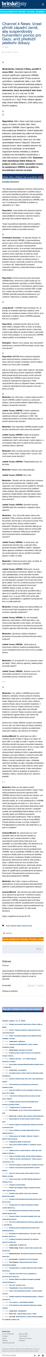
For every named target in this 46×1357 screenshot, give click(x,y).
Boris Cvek (12, 1116)
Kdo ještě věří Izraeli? (25, 1050)
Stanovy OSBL (23, 1334)
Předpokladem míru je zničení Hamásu (21, 1288)
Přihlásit (5, 965)
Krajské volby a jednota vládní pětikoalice (30, 1116)
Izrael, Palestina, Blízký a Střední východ (19, 926)
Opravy (4, 1338)
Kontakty (4, 1336)
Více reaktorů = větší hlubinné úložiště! (21, 1302)
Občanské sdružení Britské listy (24, 1349)
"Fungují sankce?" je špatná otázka (20, 1107)
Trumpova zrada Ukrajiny (17, 1185)
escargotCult (22, 1070)
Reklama (5, 1340)
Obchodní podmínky (8, 1343)
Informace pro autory (25, 1338)
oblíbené (40, 986)
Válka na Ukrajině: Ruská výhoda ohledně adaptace (25, 1156)
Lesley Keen (13, 1041)
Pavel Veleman (14, 1262)
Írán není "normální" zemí (17, 1285)
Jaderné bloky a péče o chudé (26, 1314)
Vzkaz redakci (23, 1336)
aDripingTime (22, 1311)
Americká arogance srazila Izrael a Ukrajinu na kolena (26, 1165)
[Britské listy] (23, 177)
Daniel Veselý (13, 1050)
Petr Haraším (13, 1110)
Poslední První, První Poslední (28, 1259)
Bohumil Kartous (14, 1254)
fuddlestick (21, 1041)
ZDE (29, 916)
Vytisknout (8, 933)
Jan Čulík (12, 1317)
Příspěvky (22, 1340)
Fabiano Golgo (13, 1248)
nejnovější (31, 986)
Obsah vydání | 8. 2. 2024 (13, 1020)
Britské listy (19, 5)
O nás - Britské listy (8, 1334)
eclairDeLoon (22, 1245)
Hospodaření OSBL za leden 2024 (19, 1142)
